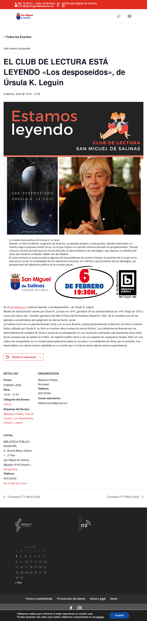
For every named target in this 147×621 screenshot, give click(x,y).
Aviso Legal (98, 599)
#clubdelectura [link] (18, 307)
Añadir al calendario (24, 357)
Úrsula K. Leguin (13, 422)
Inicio (113, 599)
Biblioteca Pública (13, 414)
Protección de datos (71, 599)
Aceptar (119, 615)
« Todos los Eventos (17, 37)
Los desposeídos (23, 418)
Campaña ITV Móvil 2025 (23, 497)
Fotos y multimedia (39, 599)
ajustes (100, 617)
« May (18, 582)
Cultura (8, 404)
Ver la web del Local (15, 483)
